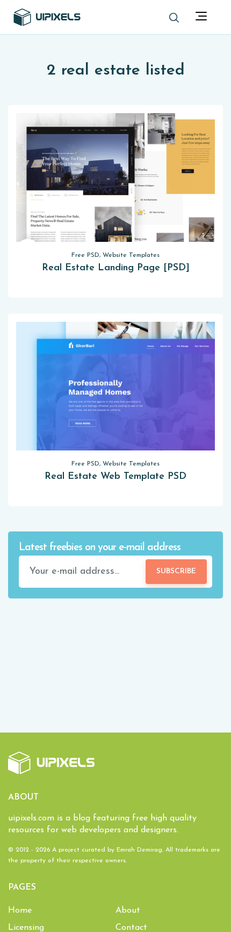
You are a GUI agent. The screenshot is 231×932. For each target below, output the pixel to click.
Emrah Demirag (139, 850)
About (128, 910)
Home (20, 910)
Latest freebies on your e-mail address (100, 548)
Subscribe (176, 571)
